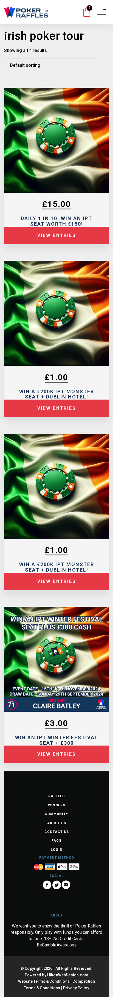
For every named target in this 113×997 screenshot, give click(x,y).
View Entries (56, 235)
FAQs (56, 841)
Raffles (56, 796)
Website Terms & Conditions (44, 981)
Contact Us (56, 832)
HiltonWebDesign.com (67, 975)
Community (56, 814)
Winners (56, 805)
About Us (56, 823)
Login (57, 850)
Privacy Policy (76, 988)
